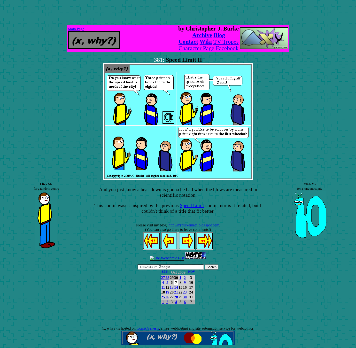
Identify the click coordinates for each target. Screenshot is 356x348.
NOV (191, 271)
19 (167, 292)
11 (163, 287)
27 (163, 278)
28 (167, 278)
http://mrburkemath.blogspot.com (194, 225)
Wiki (206, 42)
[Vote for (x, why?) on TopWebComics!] (195, 258)
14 (176, 287)
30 (185, 297)
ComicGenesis (148, 328)
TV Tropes (226, 42)
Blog (219, 35)
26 (167, 297)
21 (176, 292)
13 (172, 287)
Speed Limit (192, 205)
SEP (165, 271)
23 (185, 292)
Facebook (227, 48)
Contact (188, 42)
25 (163, 297)
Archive (202, 35)
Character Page (196, 48)
